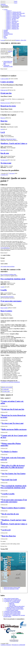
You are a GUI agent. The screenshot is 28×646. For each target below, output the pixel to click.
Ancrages (10, 51)
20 (4, 615)
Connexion (3, 4)
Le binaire (13, 451)
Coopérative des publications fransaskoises (10, 382)
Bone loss (3, 117)
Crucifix (2, 286)
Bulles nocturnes (20, 429)
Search (15, 1)
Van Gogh (13, 480)
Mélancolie (11, 603)
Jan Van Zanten (19, 473)
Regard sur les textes (5, 102)
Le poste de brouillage (14, 602)
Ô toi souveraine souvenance (7, 296)
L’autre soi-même (4, 78)
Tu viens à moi (4, 160)
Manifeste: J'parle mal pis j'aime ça (8, 139)
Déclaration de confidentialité (18, 644)
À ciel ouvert (12, 173)
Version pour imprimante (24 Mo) (8, 66)
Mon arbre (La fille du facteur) (12, 467)
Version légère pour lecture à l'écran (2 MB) (7, 62)
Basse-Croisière (4, 307)
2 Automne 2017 (4, 174)
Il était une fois (4, 90)
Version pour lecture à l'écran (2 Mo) (12, 587)
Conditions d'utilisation (6, 644)
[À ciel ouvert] (4, 5)
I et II (2, 129)
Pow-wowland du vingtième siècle (8, 274)
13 (4, 612)
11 (4, 599)
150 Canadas (7, 266)
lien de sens (3, 150)
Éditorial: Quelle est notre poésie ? (17, 606)
